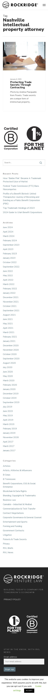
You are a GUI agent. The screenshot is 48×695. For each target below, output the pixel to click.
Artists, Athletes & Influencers (17, 470)
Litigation (7, 535)
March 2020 (8, 380)
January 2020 (9, 389)
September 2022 (11, 266)
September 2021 (11, 310)
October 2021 (10, 306)
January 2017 (9, 450)
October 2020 (10, 354)
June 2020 (8, 371)
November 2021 (11, 301)
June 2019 (8, 411)
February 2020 (10, 384)
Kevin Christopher (15, 45)
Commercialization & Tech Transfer (19, 508)
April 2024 (8, 231)
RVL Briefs (8, 548)
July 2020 (7, 367)
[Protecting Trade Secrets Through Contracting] (24, 76)
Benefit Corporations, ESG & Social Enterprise (19, 485)
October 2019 (10, 398)
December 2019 (11, 393)
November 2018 (11, 437)
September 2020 (11, 358)
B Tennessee (9, 479)
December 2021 (11, 297)
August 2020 (9, 363)
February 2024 (10, 240)
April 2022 (8, 279)
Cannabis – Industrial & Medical (17, 504)
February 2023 (10, 253)
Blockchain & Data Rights (15, 491)
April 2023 (8, 249)
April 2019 (8, 419)
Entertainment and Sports (15, 521)
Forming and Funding (12, 526)
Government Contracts (13, 530)
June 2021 (8, 319)
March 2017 (8, 446)
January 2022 (9, 293)
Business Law (9, 500)
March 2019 (8, 424)
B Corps (6, 474)
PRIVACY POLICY (12, 599)
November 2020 (11, 349)
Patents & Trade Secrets (15, 539)
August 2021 (9, 314)
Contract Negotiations (13, 513)
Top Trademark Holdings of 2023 (19, 208)
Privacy (6, 543)
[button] (44, 5)
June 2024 (8, 227)
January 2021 (9, 341)
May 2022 (8, 275)
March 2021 (8, 332)
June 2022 (8, 271)
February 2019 (10, 428)
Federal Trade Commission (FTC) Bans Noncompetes (21, 188)
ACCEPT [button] (29, 690)
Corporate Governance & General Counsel (22, 517)
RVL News (8, 552)
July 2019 (7, 406)
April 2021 (8, 328)
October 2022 (10, 262)
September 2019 (11, 402)
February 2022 (10, 288)
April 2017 (8, 441)
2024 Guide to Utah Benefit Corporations (22, 212)
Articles (6, 466)
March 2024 (8, 236)
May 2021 (8, 323)
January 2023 (9, 258)
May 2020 (8, 376)
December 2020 (11, 345)
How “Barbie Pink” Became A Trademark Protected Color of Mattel (22, 180)
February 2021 (10, 336)
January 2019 (9, 433)
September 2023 (11, 244)
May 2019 (8, 415)
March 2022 (8, 284)
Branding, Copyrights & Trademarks (19, 495)
